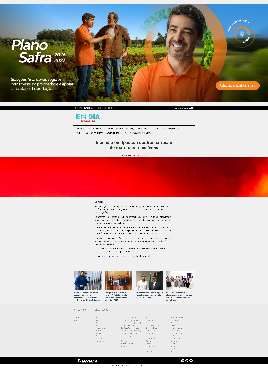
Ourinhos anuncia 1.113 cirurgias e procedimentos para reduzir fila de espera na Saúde (149, 295)
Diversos (148, 341)
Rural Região (125, 341)
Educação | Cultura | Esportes (167, 129)
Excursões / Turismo (152, 349)
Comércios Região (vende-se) (130, 328)
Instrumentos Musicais (178, 317)
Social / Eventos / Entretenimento (136, 133)
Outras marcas (101, 328)
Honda (98, 336)
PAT (147, 317)
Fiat (97, 320)
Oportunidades (175, 331)
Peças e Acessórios (176, 333)
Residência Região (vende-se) (130, 336)
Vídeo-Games (175, 351)
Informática (149, 351)
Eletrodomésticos (151, 346)
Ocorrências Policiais (113, 129)
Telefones (174, 341)
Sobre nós (102, 108)
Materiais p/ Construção (178, 323)
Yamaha (99, 338)
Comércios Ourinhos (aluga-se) (130, 317)
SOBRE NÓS (78, 317)
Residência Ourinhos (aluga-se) (130, 320)
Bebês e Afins (150, 333)
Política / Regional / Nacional (139, 129)
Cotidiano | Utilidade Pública (89, 129)
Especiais (99, 333)
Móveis (173, 325)
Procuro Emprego (151, 320)
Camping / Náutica (152, 338)
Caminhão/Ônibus (151, 328)
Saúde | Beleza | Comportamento (105, 133)
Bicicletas (148, 336)
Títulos (173, 344)
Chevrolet (99, 317)
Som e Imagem (175, 338)
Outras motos (100, 341)
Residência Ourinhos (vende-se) (131, 331)
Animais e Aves (150, 331)
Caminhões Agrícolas (152, 325)
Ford (97, 325)
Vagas (148, 323)
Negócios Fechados (177, 328)
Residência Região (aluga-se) (130, 333)
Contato (111, 108)
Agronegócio (82, 133)
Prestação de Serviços (177, 336)
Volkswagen (100, 323)
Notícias (78, 108)
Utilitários (99, 331)
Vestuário (173, 349)
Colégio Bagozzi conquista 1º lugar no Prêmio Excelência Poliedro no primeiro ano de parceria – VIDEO (116, 296)
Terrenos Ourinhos (127, 344)
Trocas (173, 346)
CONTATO (77, 320)
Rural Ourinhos (126, 338)
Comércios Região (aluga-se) (130, 325)
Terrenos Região (126, 346)
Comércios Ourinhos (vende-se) (131, 323)
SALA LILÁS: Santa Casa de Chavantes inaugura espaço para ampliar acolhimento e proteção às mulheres (179, 296)
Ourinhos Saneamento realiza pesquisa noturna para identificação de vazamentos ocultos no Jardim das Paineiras (87, 296)
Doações (148, 344)
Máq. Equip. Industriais (178, 320)
